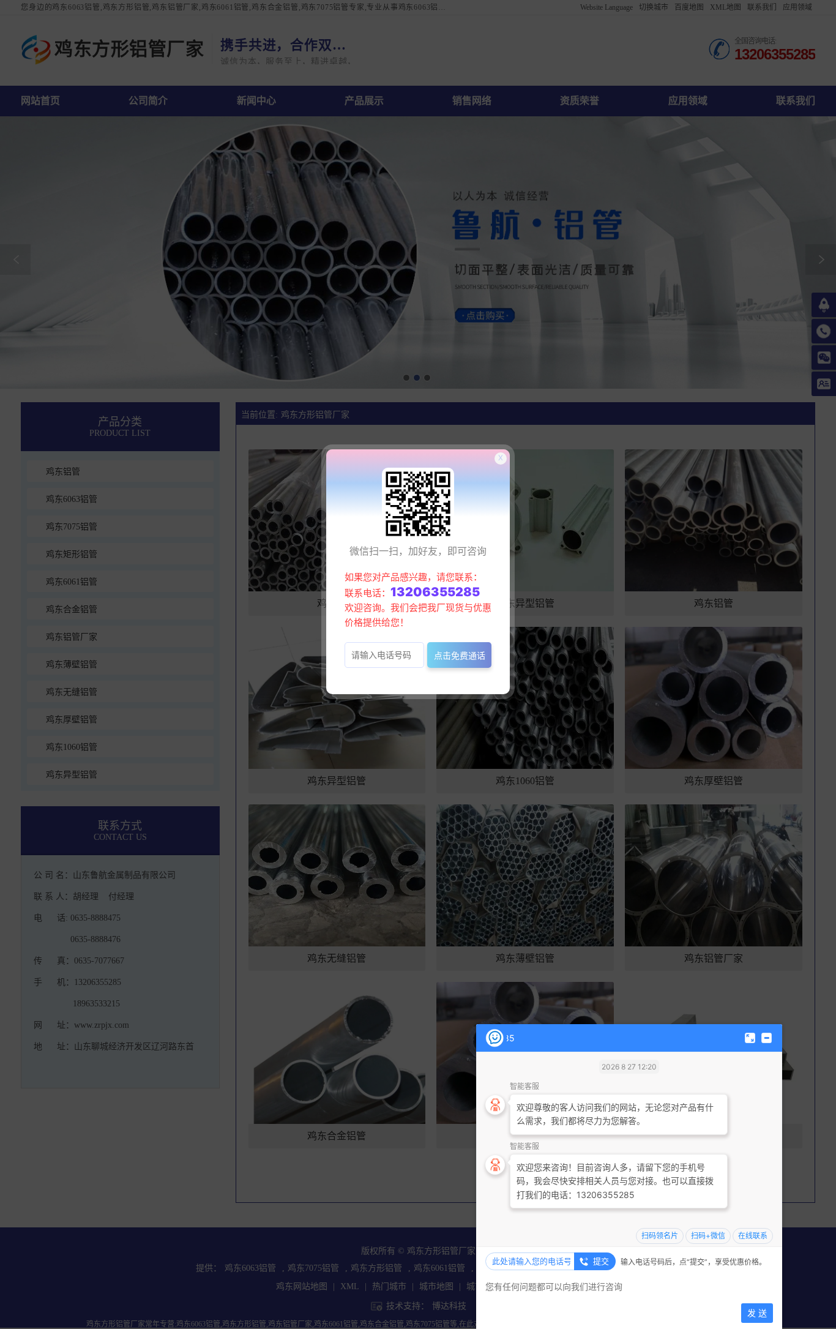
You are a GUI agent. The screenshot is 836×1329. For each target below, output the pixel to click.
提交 (601, 1261)
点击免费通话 (459, 655)
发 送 (757, 1313)
